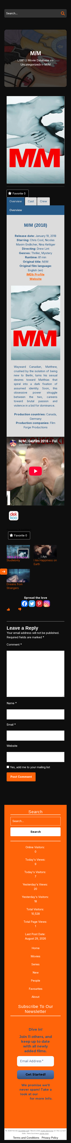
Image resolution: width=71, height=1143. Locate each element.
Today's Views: (35, 859)
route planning (47, 1131)
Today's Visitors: (35, 872)
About (35, 997)
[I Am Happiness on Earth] (45, 551)
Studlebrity (13, 560)
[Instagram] (46, 603)
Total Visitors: (35, 909)
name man (44, 1133)
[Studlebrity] (18, 551)
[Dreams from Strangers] (18, 575)
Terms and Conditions (26, 1137)
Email (11, 724)
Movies (35, 956)
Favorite (19, 193)
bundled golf (23, 1131)
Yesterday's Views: (35, 884)
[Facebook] (24, 603)
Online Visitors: (35, 847)
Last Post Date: (35, 934)
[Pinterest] (39, 603)
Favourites (35, 989)
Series (35, 964)
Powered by (12, 530)
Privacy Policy (50, 1137)
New (36, 972)
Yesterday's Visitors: (35, 897)
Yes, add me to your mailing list (29, 767)
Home (36, 948)
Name (12, 703)
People (35, 980)
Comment (14, 644)
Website (12, 746)
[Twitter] (32, 603)
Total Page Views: (35, 921)
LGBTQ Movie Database (33, 60)
